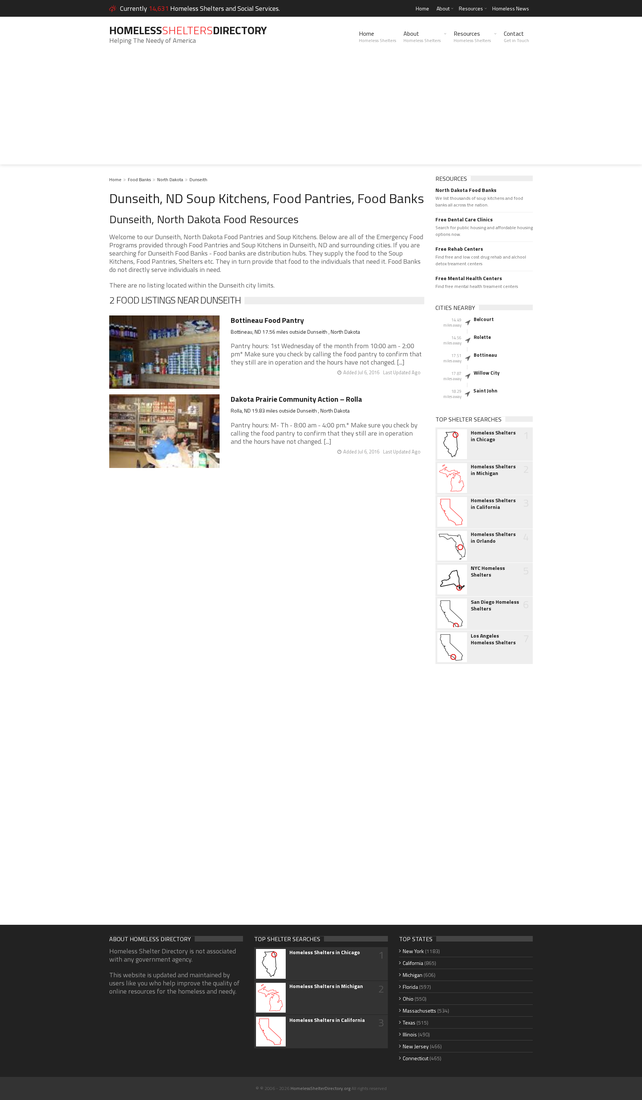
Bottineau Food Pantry (267, 320)
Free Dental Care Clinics (464, 219)
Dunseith (198, 179)
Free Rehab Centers (459, 249)
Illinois (410, 1034)
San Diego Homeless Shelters (495, 605)
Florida (410, 987)
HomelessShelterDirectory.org (320, 1088)
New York (413, 951)
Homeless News (510, 8)
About (443, 8)
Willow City (487, 372)
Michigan (412, 975)
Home (422, 8)
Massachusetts (419, 1010)
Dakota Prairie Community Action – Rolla (296, 399)
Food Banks (139, 179)
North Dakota (170, 179)
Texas (409, 1022)
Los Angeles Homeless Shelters (493, 639)
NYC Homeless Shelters (488, 571)
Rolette (482, 337)
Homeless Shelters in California (493, 503)
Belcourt (484, 319)
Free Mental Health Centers (468, 278)
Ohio (408, 999)
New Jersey (416, 1046)
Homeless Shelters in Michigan (493, 470)
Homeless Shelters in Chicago (493, 436)
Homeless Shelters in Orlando (493, 537)
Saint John (485, 390)
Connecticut (415, 1058)
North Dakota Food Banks (465, 190)
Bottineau (485, 355)
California (413, 963)
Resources (471, 8)
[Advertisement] (321, 112)
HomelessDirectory (188, 30)
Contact (516, 36)
